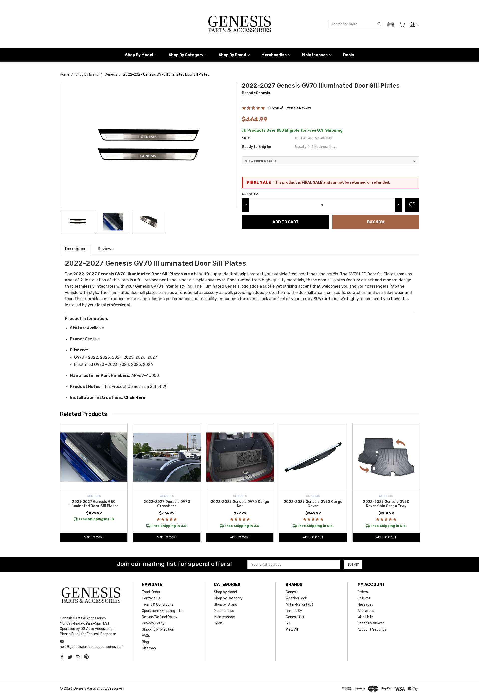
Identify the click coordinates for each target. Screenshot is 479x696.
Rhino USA (294, 611)
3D (288, 623)
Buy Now (375, 222)
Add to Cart (94, 537)
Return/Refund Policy (159, 617)
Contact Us (151, 598)
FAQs (146, 636)
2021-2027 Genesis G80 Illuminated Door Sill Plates (93, 504)
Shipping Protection (158, 629)
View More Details (260, 161)
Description (76, 248)
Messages (365, 604)
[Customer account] (414, 24)
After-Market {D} (299, 604)
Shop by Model (139, 55)
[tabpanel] (93, 482)
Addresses (366, 611)
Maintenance (315, 55)
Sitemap (149, 648)
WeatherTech (296, 598)
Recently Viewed (371, 623)
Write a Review (299, 108)
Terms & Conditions (157, 604)
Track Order (151, 592)
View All (292, 629)
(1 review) (276, 108)
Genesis (292, 592)
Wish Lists (365, 617)
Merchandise (274, 55)
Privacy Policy (153, 623)
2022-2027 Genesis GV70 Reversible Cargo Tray (386, 504)
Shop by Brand (232, 55)
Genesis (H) (295, 617)
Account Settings (372, 629)
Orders (363, 592)
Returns (364, 598)
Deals (348, 55)
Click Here (134, 397)
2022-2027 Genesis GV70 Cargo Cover (313, 504)
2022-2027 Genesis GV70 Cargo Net (240, 504)
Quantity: (250, 194)
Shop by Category (186, 55)
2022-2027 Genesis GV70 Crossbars (167, 504)
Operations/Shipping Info (162, 611)
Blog (145, 642)
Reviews (105, 248)
